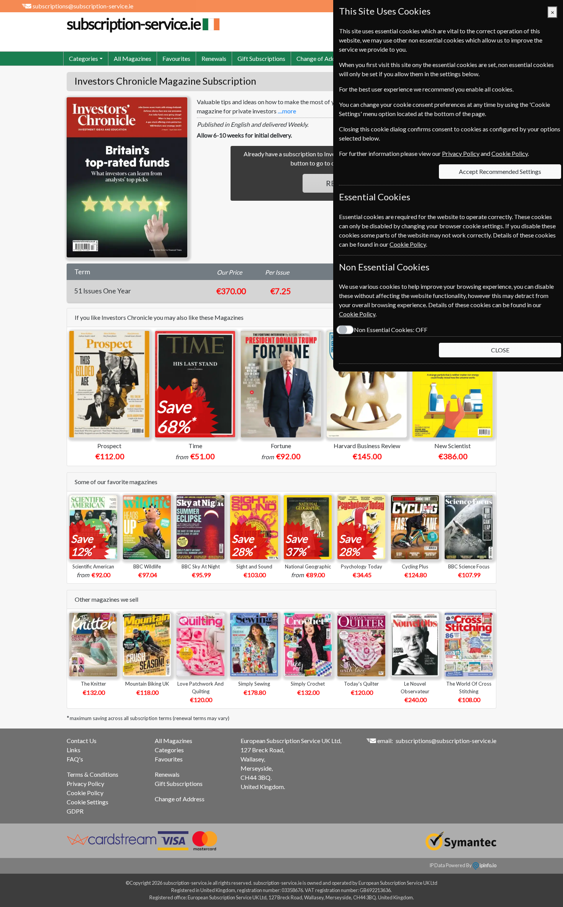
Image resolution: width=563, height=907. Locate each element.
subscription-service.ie (134, 24)
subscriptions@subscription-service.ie (83, 6)
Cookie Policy (85, 792)
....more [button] (287, 111)
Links (73, 749)
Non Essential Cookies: (390, 329)
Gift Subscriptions (261, 58)
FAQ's (75, 759)
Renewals (213, 58)
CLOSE (500, 350)
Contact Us (82, 740)
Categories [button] (83, 58)
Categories (169, 749)
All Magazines (132, 58)
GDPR (75, 811)
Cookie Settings (87, 801)
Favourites (176, 58)
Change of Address (321, 58)
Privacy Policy (85, 783)
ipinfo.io (487, 865)
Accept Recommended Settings (500, 171)
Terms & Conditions (92, 774)
